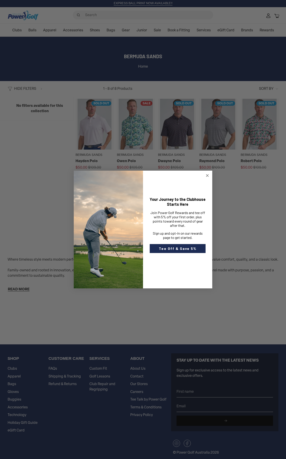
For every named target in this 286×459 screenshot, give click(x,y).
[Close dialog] (207, 175)
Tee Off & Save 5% (178, 248)
